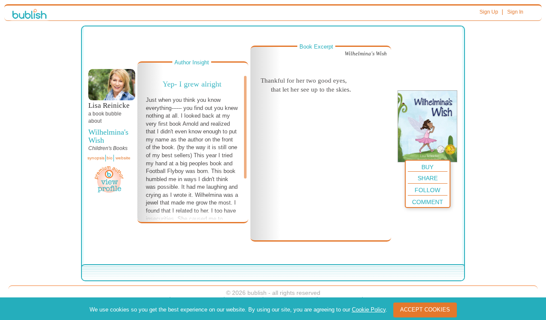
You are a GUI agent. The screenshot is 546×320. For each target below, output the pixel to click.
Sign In (515, 12)
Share (428, 178)
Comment (427, 202)
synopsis (96, 158)
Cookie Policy (369, 309)
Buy (427, 167)
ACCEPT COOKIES (425, 309)
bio (110, 158)
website (123, 158)
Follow (427, 190)
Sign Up (488, 12)
